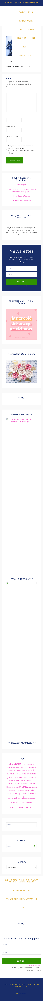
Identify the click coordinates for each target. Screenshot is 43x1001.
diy (26, 770)
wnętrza (28, 802)
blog (25, 764)
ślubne (30, 808)
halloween (20, 777)
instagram (16, 780)
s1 (23, 797)
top (33, 798)
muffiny (23, 786)
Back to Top (22, 993)
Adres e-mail (11, 126)
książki (20, 783)
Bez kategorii (21, 185)
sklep (26, 798)
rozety (19, 798)
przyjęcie (25, 793)
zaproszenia (19, 807)
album (12, 764)
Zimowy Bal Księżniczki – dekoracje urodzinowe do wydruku (21, 743)
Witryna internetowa (13, 136)
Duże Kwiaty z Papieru (21, 196)
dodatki (31, 770)
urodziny (17, 802)
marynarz (16, 787)
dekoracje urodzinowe (17, 770)
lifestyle (9, 787)
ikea (35, 777)
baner (18, 763)
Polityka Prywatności (22, 286)
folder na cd (14, 773)
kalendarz (13, 783)
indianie (11, 780)
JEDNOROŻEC (29, 780)
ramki (9, 798)
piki (18, 790)
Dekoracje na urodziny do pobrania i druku (21, 579)
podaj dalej (29, 790)
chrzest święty (23, 767)
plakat (22, 790)
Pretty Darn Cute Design (18, 984)
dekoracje (32, 767)
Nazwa (9, 117)
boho (28, 764)
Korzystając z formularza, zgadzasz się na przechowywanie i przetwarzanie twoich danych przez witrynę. (21, 149)
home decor (28, 778)
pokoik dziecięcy (13, 794)
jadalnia (22, 780)
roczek (14, 798)
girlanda (11, 777)
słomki (30, 798)
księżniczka (26, 783)
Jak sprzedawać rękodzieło (21, 201)
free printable (29, 773)
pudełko (33, 794)
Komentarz (10, 92)
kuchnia (32, 783)
